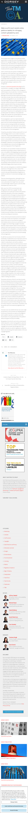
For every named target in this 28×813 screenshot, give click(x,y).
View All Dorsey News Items (7, 780)
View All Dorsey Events (6, 736)
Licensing (6, 561)
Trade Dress (7, 577)
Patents (6, 564)
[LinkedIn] (26, 424)
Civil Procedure (7, 538)
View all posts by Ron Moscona (16, 368)
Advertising (6, 531)
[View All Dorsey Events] (14, 734)
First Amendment (8, 558)
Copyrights (4, 24)
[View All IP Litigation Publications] (14, 756)
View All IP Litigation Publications (8, 758)
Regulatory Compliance (9, 568)
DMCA (6, 347)
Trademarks (7, 584)
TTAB (5, 587)
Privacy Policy (13, 799)
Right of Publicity (8, 571)
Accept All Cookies (14, 810)
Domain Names (7, 554)
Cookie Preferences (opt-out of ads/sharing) (13, 711)
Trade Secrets (7, 581)
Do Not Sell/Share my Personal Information (14, 806)
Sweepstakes (7, 574)
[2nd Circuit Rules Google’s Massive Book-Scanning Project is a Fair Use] (7, 402)
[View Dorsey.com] (12, 3)
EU (8, 347)
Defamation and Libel (9, 548)
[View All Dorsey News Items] (14, 778)
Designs (6, 551)
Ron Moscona (5, 35)
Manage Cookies (14, 802)
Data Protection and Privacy (10, 544)
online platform (14, 347)
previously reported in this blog (14, 86)
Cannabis (6, 535)
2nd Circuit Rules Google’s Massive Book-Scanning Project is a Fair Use (7, 409)
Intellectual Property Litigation (16, 490)
